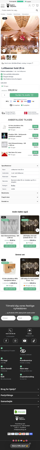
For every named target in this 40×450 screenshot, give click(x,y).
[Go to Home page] (11, 5)
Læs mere (4, 82)
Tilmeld (35, 318)
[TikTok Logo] (34, 341)
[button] (20, 389)
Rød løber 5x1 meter (15, 152)
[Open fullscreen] (20, 35)
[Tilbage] (4, 50)
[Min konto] (29, 5)
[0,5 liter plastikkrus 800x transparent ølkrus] (9, 267)
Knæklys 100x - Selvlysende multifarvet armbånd (17, 135)
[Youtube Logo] (24, 341)
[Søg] (37, 10)
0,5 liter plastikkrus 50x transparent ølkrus (16, 126)
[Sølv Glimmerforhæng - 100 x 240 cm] (9, 224)
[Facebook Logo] (6, 341)
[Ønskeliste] (33, 5)
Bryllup (13, 185)
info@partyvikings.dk (20, 429)
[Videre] (36, 50)
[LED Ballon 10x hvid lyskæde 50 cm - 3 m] (29, 224)
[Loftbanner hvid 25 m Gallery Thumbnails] (9, 57)
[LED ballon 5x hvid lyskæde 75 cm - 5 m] (29, 267)
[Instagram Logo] (15, 341)
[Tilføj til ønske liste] (37, 18)
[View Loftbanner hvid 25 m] (3, 57)
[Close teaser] (30, 443)
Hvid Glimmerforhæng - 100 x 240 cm (17, 144)
